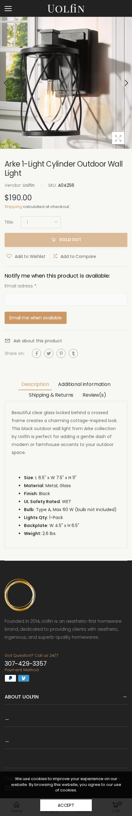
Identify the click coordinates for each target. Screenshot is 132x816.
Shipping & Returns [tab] (51, 394)
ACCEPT (66, 805)
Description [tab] (35, 384)
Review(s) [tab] (94, 394)
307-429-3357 (26, 663)
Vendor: (14, 185)
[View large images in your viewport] (118, 138)
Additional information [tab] (84, 384)
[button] (126, 83)
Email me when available (36, 317)
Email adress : (21, 286)
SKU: (53, 185)
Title (9, 222)
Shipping (13, 207)
